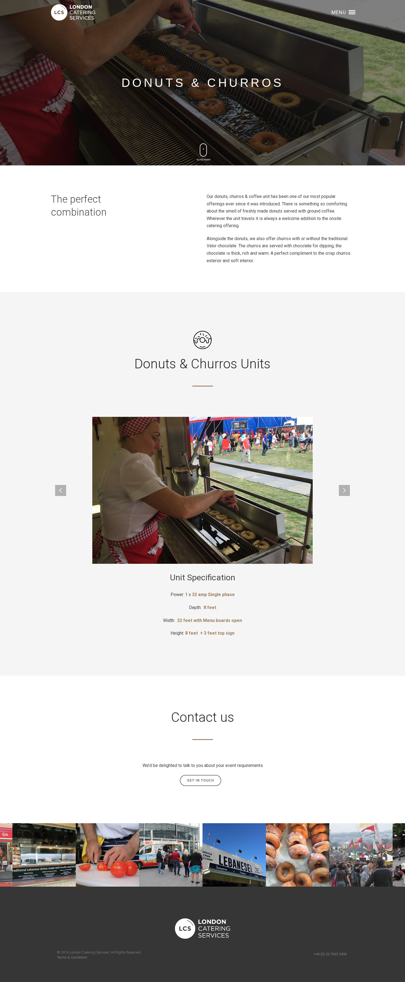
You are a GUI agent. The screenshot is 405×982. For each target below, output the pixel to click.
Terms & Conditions (72, 957)
